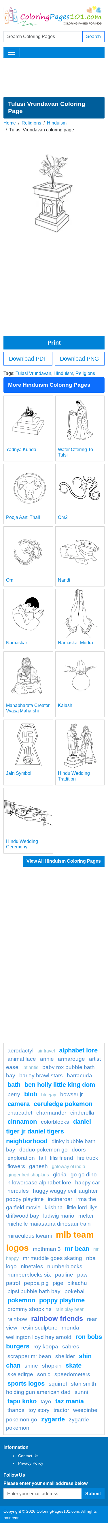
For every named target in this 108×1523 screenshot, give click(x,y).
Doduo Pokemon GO (43, 1150)
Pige (58, 1283)
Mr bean (77, 1248)
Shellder (65, 1356)
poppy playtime (62, 1300)
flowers (16, 1166)
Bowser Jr (71, 1094)
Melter (86, 1216)
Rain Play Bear (70, 1309)
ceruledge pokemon (63, 1103)
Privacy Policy (30, 1463)
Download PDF (28, 358)
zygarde (53, 1419)
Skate (74, 1365)
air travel (46, 1050)
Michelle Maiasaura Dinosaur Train (49, 1224)
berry (13, 1094)
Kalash (65, 705)
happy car (87, 1183)
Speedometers (72, 1374)
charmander (51, 1113)
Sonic (43, 1374)
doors (79, 1150)
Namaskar (16, 642)
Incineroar (60, 1199)
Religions (31, 123)
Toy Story (39, 1410)
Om (9, 580)
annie (47, 1059)
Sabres (70, 1347)
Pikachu (77, 1283)
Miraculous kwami (29, 1236)
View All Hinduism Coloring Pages (63, 861)
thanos (15, 1410)
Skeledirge (20, 1374)
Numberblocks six (29, 1275)
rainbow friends (57, 1318)
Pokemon (21, 1300)
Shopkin (52, 1366)
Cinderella (82, 1113)
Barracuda (79, 1075)
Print (54, 342)
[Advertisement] (54, 77)
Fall (42, 1158)
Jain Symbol (18, 773)
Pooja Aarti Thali (23, 517)
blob (30, 1094)
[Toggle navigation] (11, 52)
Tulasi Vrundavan (33, 373)
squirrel (58, 1384)
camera (18, 1103)
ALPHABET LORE (78, 1050)
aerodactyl (20, 1051)
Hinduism (57, 123)
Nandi (64, 580)
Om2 (63, 517)
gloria (60, 1175)
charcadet (19, 1113)
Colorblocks (55, 1122)
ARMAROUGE (71, 1059)
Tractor (61, 1410)
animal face (21, 1059)
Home (9, 123)
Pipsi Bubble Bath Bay (33, 1291)
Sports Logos (26, 1383)
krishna (54, 1207)
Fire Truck (87, 1158)
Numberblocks (64, 1266)
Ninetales (32, 1266)
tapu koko (22, 1401)
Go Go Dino (84, 1175)
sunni (81, 1392)
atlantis (31, 1067)
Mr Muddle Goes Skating (52, 1258)
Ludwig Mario (58, 1216)
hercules (18, 1191)
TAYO (46, 1401)
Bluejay (48, 1094)
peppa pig (36, 1283)
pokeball (75, 1291)
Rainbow (17, 1319)
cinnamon (22, 1121)
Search (93, 36)
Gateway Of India (68, 1166)
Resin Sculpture (39, 1328)
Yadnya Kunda (21, 449)
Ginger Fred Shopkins (28, 1174)
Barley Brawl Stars (41, 1075)
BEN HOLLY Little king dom (59, 1084)
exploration (21, 1158)
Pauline (64, 1275)
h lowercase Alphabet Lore (39, 1183)
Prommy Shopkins (29, 1309)
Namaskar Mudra (75, 642)
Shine (31, 1366)
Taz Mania (69, 1401)
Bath (13, 1084)
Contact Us (28, 1455)
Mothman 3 (47, 1249)
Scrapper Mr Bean (29, 1356)
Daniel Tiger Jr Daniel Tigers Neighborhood (48, 1131)
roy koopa (45, 1347)
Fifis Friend (61, 1158)
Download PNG (79, 358)
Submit (93, 1493)
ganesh (38, 1166)
